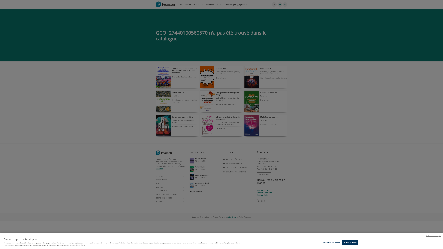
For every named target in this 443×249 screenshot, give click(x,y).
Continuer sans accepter (433, 236)
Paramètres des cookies (331, 242)
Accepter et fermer (350, 242)
